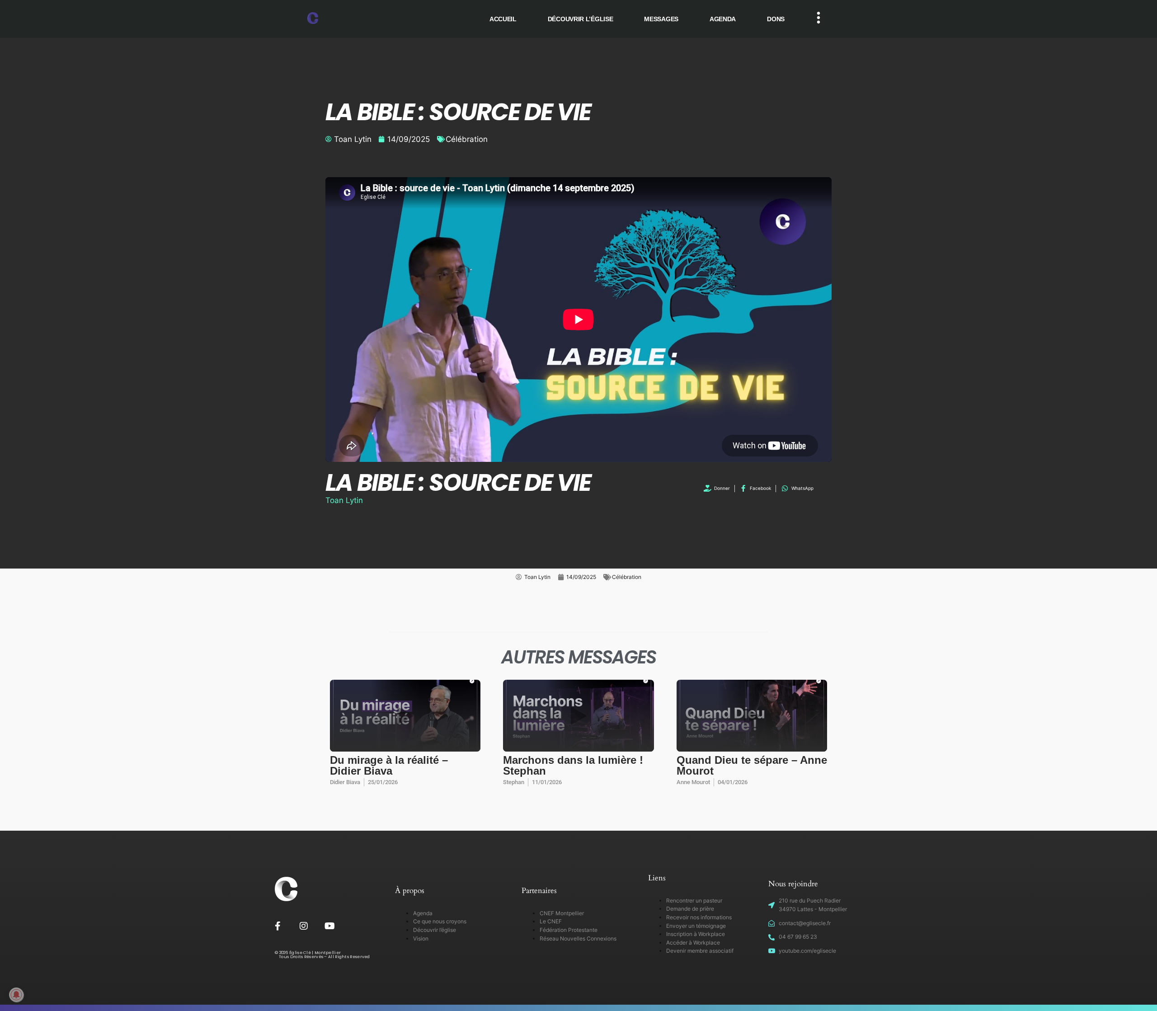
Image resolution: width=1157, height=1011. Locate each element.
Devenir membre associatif (700, 950)
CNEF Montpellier (562, 913)
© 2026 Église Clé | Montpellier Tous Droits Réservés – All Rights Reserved (322, 954)
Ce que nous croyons (439, 921)
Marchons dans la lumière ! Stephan (573, 765)
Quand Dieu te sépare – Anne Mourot (752, 765)
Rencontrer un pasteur (694, 900)
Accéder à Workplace (693, 942)
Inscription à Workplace (695, 934)
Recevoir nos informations (699, 917)
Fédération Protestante (568, 929)
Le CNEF (551, 921)
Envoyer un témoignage (696, 925)
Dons (776, 19)
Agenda (723, 19)
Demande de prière (690, 908)
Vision (420, 938)
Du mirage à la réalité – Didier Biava (389, 765)
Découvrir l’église (580, 19)
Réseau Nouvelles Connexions (578, 938)
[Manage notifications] (16, 994)
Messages (661, 19)
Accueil (503, 19)
